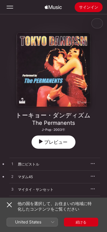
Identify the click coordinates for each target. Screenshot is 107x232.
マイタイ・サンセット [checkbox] (36, 189)
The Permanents (53, 123)
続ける (81, 222)
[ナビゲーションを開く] (10, 7)
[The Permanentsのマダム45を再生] (12, 176)
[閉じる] (9, 204)
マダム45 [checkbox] (25, 177)
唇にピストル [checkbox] (28, 164)
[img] (53, 7)
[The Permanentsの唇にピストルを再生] (12, 164)
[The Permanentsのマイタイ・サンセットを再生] (12, 189)
